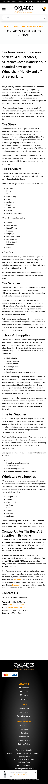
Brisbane (25, 688)
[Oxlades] (24, 9)
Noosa (25, 691)
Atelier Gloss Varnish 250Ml (18, 775)
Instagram (16, 585)
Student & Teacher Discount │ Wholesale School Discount (24, 2)
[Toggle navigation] (3, 9)
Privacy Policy (24, 740)
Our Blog (24, 733)
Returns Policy (24, 744)
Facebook (18, 579)
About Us (24, 725)
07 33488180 (25, 765)
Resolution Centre (24, 716)
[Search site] (43, 17)
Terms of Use (24, 736)
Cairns (25, 695)
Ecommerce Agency (15, 779)
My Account (24, 708)
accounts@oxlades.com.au (24, 768)
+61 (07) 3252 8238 (16, 604)
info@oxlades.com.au (16, 607)
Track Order (24, 712)
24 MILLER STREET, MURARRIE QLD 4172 (24, 753)
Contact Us (24, 729)
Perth (25, 699)
